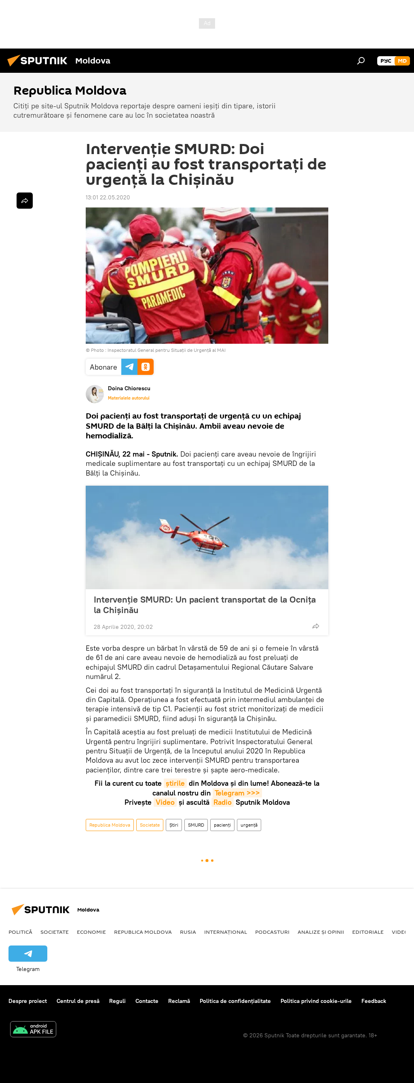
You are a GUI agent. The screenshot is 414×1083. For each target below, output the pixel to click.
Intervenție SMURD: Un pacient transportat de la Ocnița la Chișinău (205, 604)
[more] (316, 626)
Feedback (373, 1001)
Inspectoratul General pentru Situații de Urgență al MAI (167, 350)
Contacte (146, 1001)
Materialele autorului (129, 398)
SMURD (196, 825)
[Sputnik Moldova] (39, 67)
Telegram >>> (237, 792)
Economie (91, 931)
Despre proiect (27, 1001)
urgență (249, 825)
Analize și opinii (321, 931)
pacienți (222, 825)
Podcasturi (272, 931)
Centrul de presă (78, 1001)
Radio (222, 802)
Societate (150, 825)
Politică (20, 931)
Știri (173, 825)
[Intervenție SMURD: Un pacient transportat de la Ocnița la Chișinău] (207, 537)
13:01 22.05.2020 (108, 197)
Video (165, 802)
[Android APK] (33, 1030)
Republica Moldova (109, 825)
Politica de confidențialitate (235, 1001)
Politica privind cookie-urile (316, 1001)
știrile (175, 783)
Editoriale (368, 931)
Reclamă (179, 1001)
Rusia (188, 931)
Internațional (225, 931)
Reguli (117, 1001)
